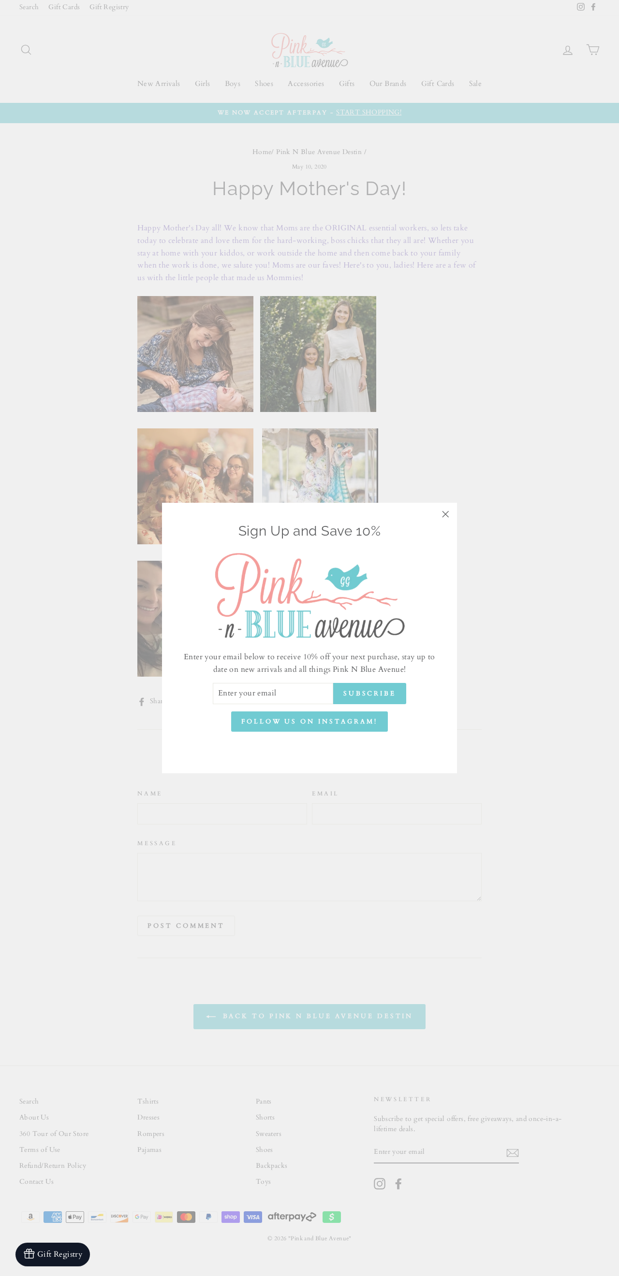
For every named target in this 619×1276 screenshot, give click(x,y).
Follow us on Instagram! (309, 721)
